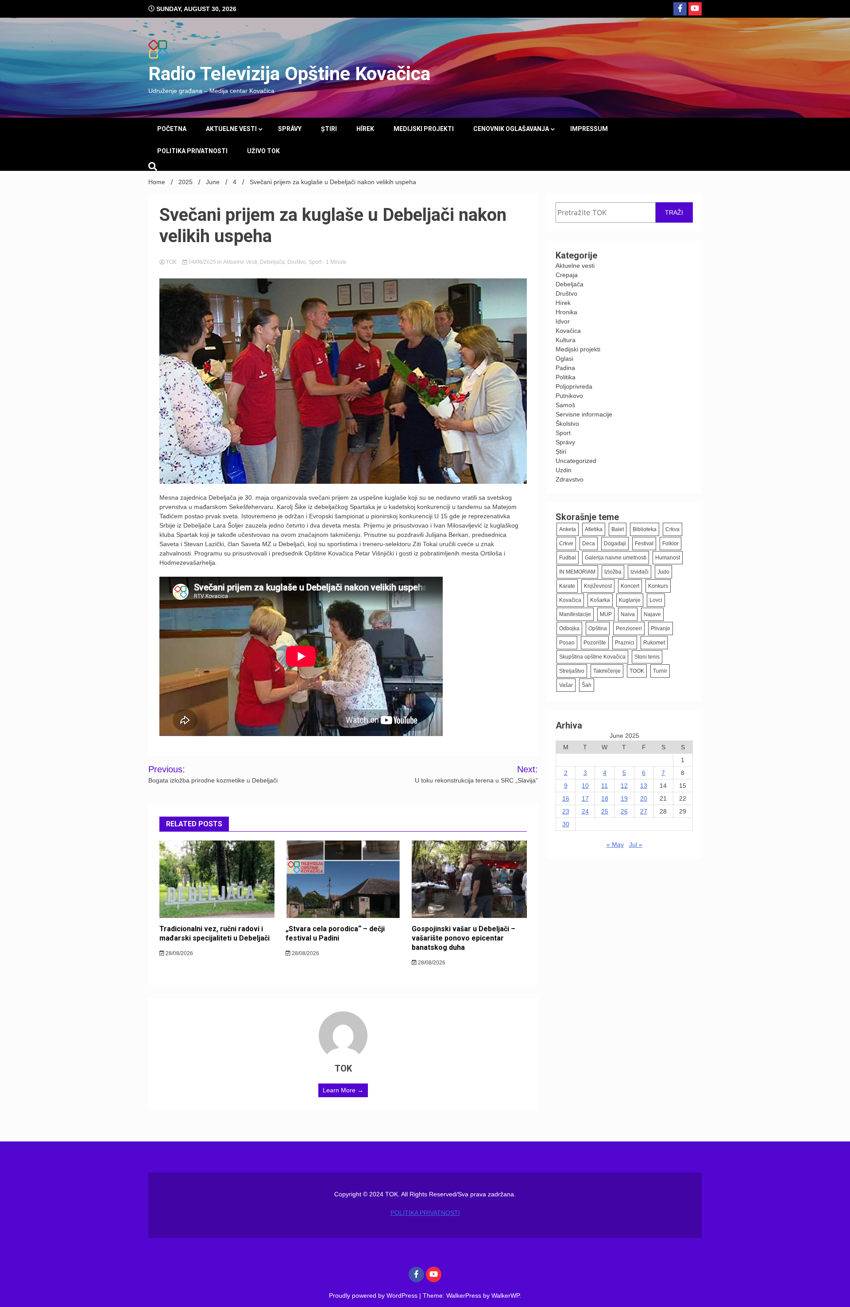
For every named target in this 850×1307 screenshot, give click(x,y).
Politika (566, 377)
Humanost (667, 558)
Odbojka (569, 628)
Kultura (566, 339)
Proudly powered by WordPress (374, 1295)
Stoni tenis (647, 657)
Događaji (615, 543)
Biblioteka (645, 529)
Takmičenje (607, 671)
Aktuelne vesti (231, 128)
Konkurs (658, 586)
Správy (289, 128)
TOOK (637, 671)
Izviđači (639, 572)
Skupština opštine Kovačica (592, 657)
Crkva (672, 529)
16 (565, 798)
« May (615, 844)
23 (565, 811)
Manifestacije (575, 614)
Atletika (594, 529)
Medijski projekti (424, 128)
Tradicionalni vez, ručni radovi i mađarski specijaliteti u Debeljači (214, 933)
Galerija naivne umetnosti (615, 558)
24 (585, 811)
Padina (565, 367)
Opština (597, 628)
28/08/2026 (178, 953)
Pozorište (594, 643)
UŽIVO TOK (263, 150)
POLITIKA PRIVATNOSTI (192, 150)
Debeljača (272, 262)
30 (565, 824)
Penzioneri (629, 628)
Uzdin (564, 470)
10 (585, 785)
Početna (171, 128)
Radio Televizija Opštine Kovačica (289, 73)
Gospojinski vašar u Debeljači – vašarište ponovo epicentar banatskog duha (463, 938)
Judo (663, 572)
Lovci (655, 600)
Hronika (566, 312)
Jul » (635, 844)
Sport (315, 262)
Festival (644, 543)
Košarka (600, 600)
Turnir (660, 671)
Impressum (589, 128)
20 (643, 798)
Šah (586, 685)
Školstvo (567, 423)
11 (604, 785)
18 (604, 798)
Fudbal (567, 558)
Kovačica (568, 330)
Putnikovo (569, 395)
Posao (567, 643)
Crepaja (567, 274)
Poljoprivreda (574, 386)
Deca (588, 543)
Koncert (630, 586)
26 (624, 811)
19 (624, 798)
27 (643, 811)
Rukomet (654, 643)
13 (643, 785)
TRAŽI (674, 212)
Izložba (613, 572)
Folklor (670, 543)
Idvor (563, 321)
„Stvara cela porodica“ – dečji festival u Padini (335, 933)
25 (604, 811)
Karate (567, 586)
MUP (606, 614)
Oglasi (564, 358)
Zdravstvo (569, 479)
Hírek (365, 128)
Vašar (566, 685)
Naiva (628, 614)
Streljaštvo (571, 671)
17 (585, 798)
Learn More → (343, 1090)
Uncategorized (576, 460)
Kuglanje (630, 600)
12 (624, 785)
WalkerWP (505, 1295)
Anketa (567, 529)
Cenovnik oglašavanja (511, 128)
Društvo (296, 262)
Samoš (565, 405)
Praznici (624, 643)
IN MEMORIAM (577, 572)
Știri (329, 128)
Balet (617, 529)
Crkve (566, 543)
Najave (652, 614)
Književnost (598, 586)
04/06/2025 (202, 262)
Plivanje (660, 628)
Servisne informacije (584, 414)
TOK (171, 262)
